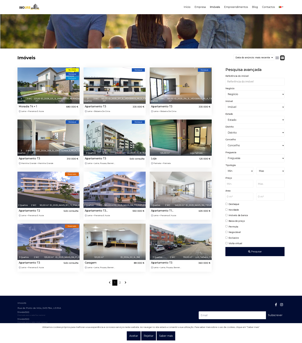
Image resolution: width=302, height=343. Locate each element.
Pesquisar (256, 251)
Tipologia (230, 165)
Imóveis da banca (238, 215)
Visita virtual (235, 243)
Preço (228, 178)
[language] (281, 7)
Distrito (229, 126)
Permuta (233, 226)
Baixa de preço (237, 221)
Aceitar (133, 335)
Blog (255, 7)
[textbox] (239, 184)
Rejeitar (149, 335)
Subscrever (275, 315)
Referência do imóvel (237, 76)
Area (227, 190)
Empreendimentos (236, 7)
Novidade (234, 209)
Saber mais (166, 335)
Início (187, 7)
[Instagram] (282, 304)
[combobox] (239, 184)
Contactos (268, 7)
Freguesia (230, 152)
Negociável (235, 232)
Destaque (234, 204)
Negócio (230, 88)
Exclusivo (234, 237)
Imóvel (229, 101)
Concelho (230, 139)
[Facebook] (276, 304)
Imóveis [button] (215, 7)
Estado (229, 114)
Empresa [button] (200, 7)
